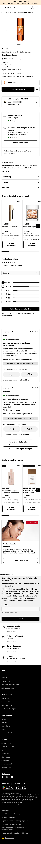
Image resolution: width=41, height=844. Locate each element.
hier (18, 793)
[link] (20, 309)
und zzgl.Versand (15, 73)
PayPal (21, 77)
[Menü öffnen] (3, 7)
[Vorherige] (6, 31)
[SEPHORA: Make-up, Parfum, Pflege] (11, 7)
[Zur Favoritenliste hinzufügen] (18, 202)
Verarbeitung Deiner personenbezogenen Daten (20, 591)
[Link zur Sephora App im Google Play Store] (8, 787)
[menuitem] (32, 7)
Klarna (30, 77)
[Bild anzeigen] (20, 29)
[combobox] (20, 273)
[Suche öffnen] (28, 7)
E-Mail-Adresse (7, 605)
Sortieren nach (6, 269)
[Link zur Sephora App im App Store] (21, 787)
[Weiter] (35, 31)
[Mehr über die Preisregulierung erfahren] (8, 67)
